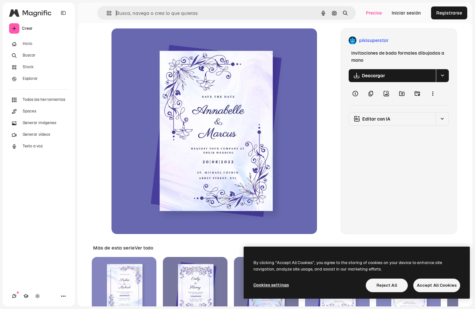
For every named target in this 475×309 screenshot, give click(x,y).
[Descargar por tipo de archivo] (442, 75)
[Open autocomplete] (106, 13)
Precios (374, 13)
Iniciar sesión (406, 13)
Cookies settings (271, 285)
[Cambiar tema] (37, 296)
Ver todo (144, 248)
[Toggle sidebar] (63, 13)
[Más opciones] (432, 93)
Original (153, 40)
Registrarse (449, 13)
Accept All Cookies (437, 285)
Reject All (386, 285)
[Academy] (26, 296)
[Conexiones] (14, 296)
